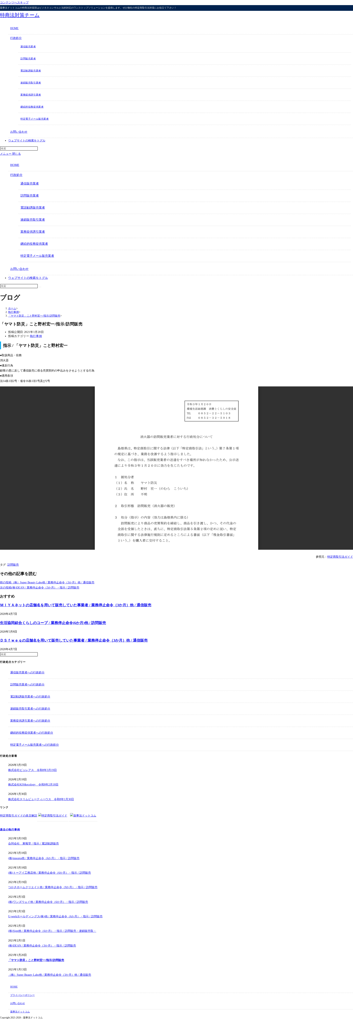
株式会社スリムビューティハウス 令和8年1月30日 (41, 799)
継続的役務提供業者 (34, 243)
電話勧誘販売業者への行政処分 (30, 696)
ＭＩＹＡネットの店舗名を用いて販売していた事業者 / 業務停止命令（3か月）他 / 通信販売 (75, 605)
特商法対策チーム (20, 15)
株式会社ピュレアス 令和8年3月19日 (32, 770)
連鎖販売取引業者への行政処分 (30, 708)
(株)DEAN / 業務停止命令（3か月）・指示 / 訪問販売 (42, 945)
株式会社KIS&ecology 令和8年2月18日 (33, 784)
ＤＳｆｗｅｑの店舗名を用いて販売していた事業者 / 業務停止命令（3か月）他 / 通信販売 (74, 640)
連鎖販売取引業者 (32, 219)
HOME (14, 165)
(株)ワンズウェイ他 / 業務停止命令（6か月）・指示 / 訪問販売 (48, 901)
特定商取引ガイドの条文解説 (18, 815)
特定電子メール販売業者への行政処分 (34, 744)
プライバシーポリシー (22, 995)
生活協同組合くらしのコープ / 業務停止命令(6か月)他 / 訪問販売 (53, 623)
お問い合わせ (19, 268)
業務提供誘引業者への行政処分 (30, 720)
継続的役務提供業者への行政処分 (31, 732)
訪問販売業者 (29, 195)
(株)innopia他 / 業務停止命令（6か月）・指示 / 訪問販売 (43, 858)
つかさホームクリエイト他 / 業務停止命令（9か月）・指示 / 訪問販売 (52, 887)
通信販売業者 (29, 183)
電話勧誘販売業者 (32, 207)
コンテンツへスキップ (14, 2)
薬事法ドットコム (20, 1011)
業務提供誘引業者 (32, 231)
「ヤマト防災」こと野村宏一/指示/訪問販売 (36, 960)
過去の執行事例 (10, 829)
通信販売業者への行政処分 (27, 672)
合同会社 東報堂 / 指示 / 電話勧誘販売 (33, 843)
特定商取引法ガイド (340, 556)
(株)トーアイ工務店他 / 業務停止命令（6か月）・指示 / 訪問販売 (49, 872)
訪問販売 (13, 564)
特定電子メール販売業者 (37, 255)
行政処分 (16, 175)
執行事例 (36, 336)
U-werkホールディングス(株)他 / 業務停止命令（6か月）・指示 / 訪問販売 (55, 916)
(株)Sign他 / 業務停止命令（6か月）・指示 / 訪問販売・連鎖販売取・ (52, 930)
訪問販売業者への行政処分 (27, 684)
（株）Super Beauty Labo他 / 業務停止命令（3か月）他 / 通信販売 (49, 974)
